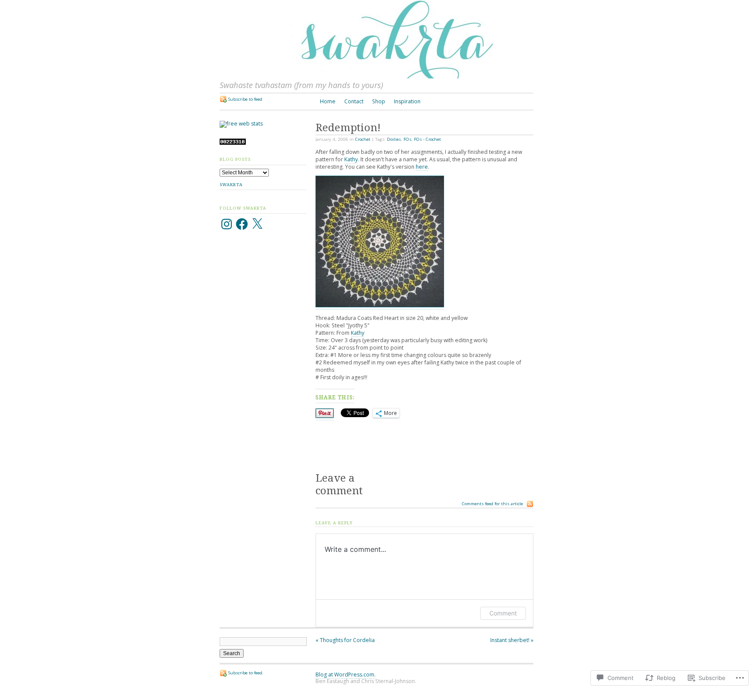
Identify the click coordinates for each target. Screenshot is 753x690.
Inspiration (407, 101)
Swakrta (231, 184)
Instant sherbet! (511, 640)
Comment (503, 613)
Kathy (351, 159)
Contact (353, 101)
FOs (407, 139)
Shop (378, 101)
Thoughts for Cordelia (345, 640)
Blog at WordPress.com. (345, 674)
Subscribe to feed (245, 99)
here (422, 166)
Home (328, 101)
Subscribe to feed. (246, 673)
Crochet (362, 139)
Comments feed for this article (492, 503)
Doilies (394, 139)
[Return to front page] (376, 76)
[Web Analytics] (233, 142)
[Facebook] (242, 224)
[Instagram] (227, 224)
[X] (257, 224)
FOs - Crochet (427, 139)
